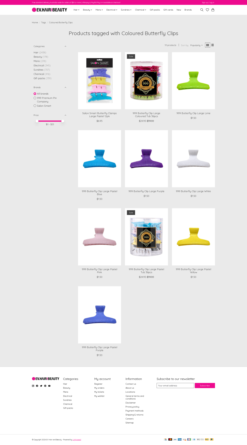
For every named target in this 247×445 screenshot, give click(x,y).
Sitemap (130, 422)
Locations (130, 392)
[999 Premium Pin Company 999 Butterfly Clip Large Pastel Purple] (99, 314)
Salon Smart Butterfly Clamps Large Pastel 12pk (99, 115)
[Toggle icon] (202, 9)
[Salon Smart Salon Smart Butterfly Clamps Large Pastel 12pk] (99, 80)
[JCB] (189, 439)
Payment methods (135, 410)
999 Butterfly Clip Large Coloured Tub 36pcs (146, 115)
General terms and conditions (135, 397)
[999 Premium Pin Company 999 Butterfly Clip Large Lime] (193, 80)
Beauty (38, 56)
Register (98, 384)
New (179, 9)
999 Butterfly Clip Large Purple (146, 191)
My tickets (99, 392)
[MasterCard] (170, 439)
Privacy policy (132, 406)
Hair (36, 52)
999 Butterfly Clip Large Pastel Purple (99, 349)
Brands (188, 9)
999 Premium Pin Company (47, 99)
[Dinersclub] (194, 439)
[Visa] (175, 439)
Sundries (38, 69)
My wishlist (99, 396)
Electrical (39, 65)
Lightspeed (77, 440)
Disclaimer (131, 402)
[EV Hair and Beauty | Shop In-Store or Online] (49, 10)
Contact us (131, 384)
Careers (130, 418)
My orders (99, 388)
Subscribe (205, 385)
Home (35, 22)
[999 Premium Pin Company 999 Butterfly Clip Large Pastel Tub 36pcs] (146, 236)
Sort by (184, 45)
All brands (42, 93)
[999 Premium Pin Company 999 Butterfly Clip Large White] (193, 158)
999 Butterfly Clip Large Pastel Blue (99, 193)
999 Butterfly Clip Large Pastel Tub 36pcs (146, 271)
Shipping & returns (134, 414)
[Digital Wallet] (200, 439)
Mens (37, 60)
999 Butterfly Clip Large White (193, 191)
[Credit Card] (165, 439)
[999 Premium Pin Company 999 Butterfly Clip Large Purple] (146, 158)
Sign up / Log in (208, 2)
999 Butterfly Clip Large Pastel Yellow (193, 271)
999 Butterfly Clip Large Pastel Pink (99, 271)
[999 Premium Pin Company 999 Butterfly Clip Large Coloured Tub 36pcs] (146, 80)
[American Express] (180, 439)
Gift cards (168, 9)
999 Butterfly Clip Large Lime (193, 113)
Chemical (39, 73)
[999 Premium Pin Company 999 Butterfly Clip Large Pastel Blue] (99, 158)
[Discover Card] (184, 439)
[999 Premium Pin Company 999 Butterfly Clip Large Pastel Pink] (99, 236)
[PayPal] (207, 439)
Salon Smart (44, 105)
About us (130, 388)
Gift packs (155, 9)
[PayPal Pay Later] (212, 439)
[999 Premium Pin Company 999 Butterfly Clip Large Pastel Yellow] (193, 236)
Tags (43, 22)
